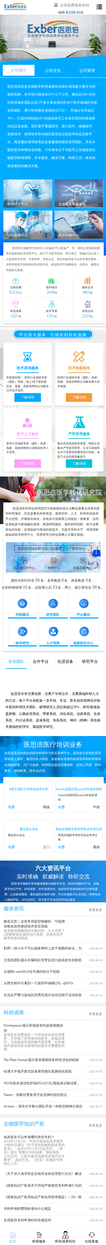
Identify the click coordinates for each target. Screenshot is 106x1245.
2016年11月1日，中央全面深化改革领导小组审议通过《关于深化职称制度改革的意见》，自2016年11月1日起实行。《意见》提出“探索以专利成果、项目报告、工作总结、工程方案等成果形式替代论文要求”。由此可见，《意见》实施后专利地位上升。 (34, 1152)
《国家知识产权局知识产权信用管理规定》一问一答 (43, 1197)
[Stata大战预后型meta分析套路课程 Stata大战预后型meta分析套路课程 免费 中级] (78, 811)
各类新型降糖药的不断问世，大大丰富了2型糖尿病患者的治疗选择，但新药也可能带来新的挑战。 (34, 934)
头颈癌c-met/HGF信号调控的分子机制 (32, 972)
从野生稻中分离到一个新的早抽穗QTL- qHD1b (38, 983)
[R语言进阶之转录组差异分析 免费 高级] (28, 811)
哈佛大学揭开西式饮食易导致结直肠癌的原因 (38, 1071)
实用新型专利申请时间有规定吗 (27, 1220)
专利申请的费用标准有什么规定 (27, 1209)
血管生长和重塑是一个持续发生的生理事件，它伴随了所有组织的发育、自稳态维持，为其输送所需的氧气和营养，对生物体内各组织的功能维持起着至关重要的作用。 (34, 1042)
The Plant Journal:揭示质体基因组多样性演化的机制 (41, 1060)
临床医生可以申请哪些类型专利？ (29, 1137)
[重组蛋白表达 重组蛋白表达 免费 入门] (28, 851)
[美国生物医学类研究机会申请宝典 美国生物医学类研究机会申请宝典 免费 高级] (78, 851)
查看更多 (95, 910)
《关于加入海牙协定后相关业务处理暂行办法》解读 (43, 1174)
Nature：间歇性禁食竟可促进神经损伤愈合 (35, 1095)
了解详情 (27, 397)
